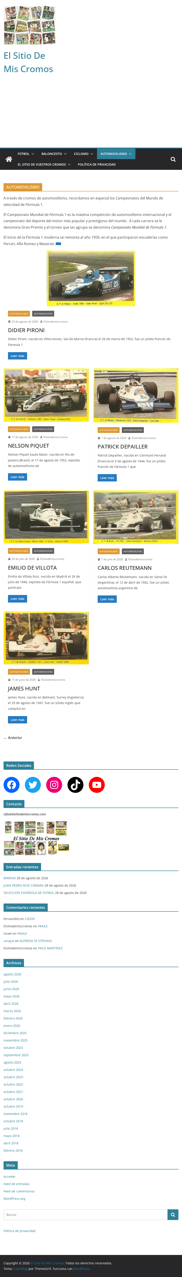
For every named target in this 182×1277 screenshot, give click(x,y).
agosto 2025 (12, 1062)
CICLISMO (81, 154)
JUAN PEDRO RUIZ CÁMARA (24, 885)
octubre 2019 (13, 1106)
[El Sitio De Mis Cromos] (9, 159)
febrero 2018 (13, 1150)
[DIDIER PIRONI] (91, 278)
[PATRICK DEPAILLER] (135, 395)
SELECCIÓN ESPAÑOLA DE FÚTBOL (29, 893)
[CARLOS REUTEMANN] (135, 517)
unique (9, 941)
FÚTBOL (24, 154)
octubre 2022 (13, 1084)
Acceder (10, 1176)
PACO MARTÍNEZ (50, 948)
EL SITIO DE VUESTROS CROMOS (42, 164)
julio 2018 (11, 1128)
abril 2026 (11, 1003)
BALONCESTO (52, 154)
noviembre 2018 (16, 1114)
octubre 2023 (13, 1077)
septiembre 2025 (16, 1055)
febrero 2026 (13, 1018)
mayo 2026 (12, 996)
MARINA (10, 878)
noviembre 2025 (16, 1040)
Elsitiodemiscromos (56, 321)
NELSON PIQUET (28, 445)
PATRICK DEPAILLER (123, 446)
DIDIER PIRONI (26, 330)
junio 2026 (11, 989)
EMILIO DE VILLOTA (32, 567)
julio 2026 (11, 981)
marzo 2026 (12, 1011)
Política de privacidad (97, 164)
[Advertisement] (91, 114)
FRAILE (43, 926)
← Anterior (13, 737)
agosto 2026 (12, 974)
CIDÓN (30, 919)
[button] (32, 154)
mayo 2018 (12, 1136)
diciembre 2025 (15, 1033)
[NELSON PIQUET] (46, 395)
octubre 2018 (13, 1121)
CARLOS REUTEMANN (125, 567)
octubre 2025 (13, 1048)
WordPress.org (14, 1198)
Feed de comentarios (19, 1191)
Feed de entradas (17, 1184)
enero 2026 (12, 1025)
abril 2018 (11, 1143)
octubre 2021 (13, 1092)
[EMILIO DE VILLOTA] (46, 517)
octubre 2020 (13, 1099)
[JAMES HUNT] (46, 638)
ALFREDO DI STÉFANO (36, 941)
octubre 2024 (13, 1070)
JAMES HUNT (24, 688)
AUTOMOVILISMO (114, 154)
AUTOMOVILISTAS (43, 313)
